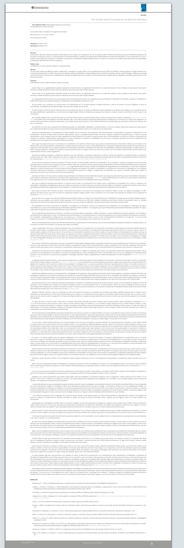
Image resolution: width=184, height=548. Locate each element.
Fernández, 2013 (73, 288)
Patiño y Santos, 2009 (44, 195)
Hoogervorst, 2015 (36, 240)
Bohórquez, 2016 (63, 166)
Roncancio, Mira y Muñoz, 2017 (52, 159)
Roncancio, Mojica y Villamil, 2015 (73, 159)
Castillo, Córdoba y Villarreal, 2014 (94, 159)
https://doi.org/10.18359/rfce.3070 (100, 525)
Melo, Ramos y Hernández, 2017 (68, 262)
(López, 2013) (97, 178)
